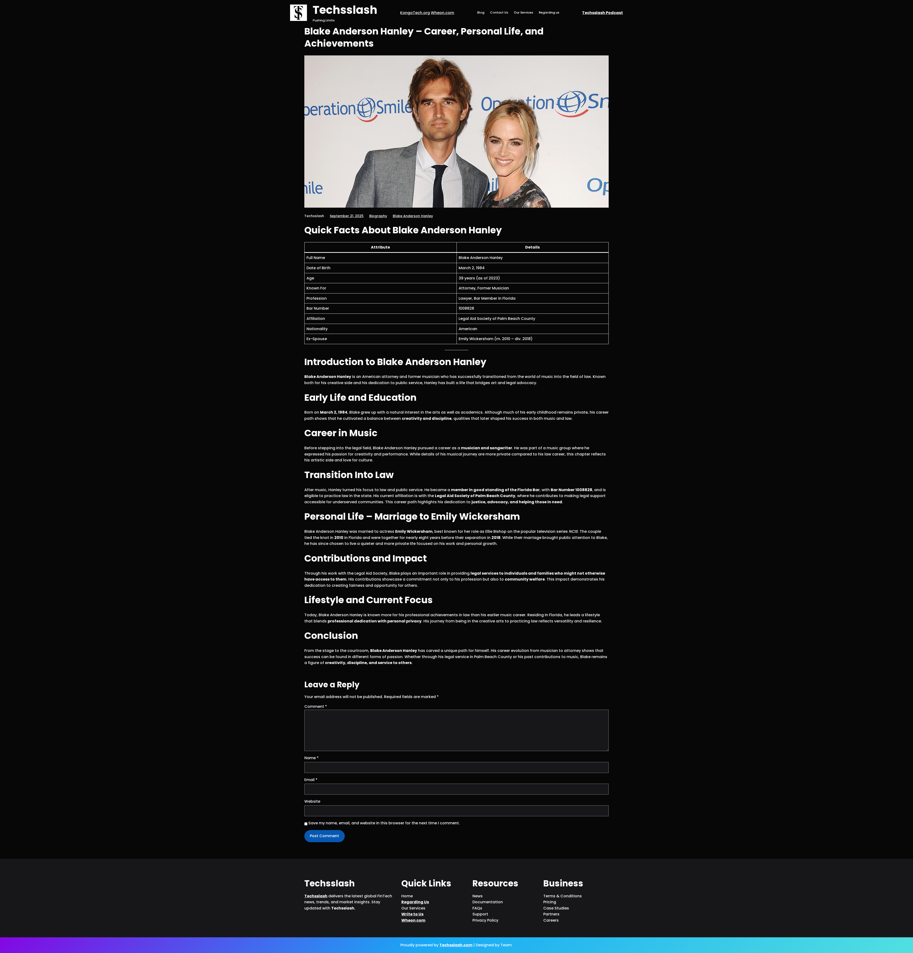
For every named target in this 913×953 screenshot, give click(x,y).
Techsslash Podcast (602, 12)
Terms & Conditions (562, 896)
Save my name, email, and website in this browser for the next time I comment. (384, 823)
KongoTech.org (415, 12)
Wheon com (413, 920)
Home (407, 896)
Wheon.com (442, 12)
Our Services (523, 12)
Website (312, 801)
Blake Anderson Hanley (413, 216)
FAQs (477, 908)
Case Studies (556, 908)
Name (311, 758)
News (477, 896)
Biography (378, 216)
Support (480, 914)
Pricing (549, 902)
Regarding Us (415, 902)
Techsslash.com (455, 945)
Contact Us (499, 12)
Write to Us (412, 914)
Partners (551, 914)
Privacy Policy (485, 920)
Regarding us (549, 12)
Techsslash (345, 10)
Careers (551, 920)
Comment (315, 706)
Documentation (487, 902)
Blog (480, 12)
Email (310, 779)
